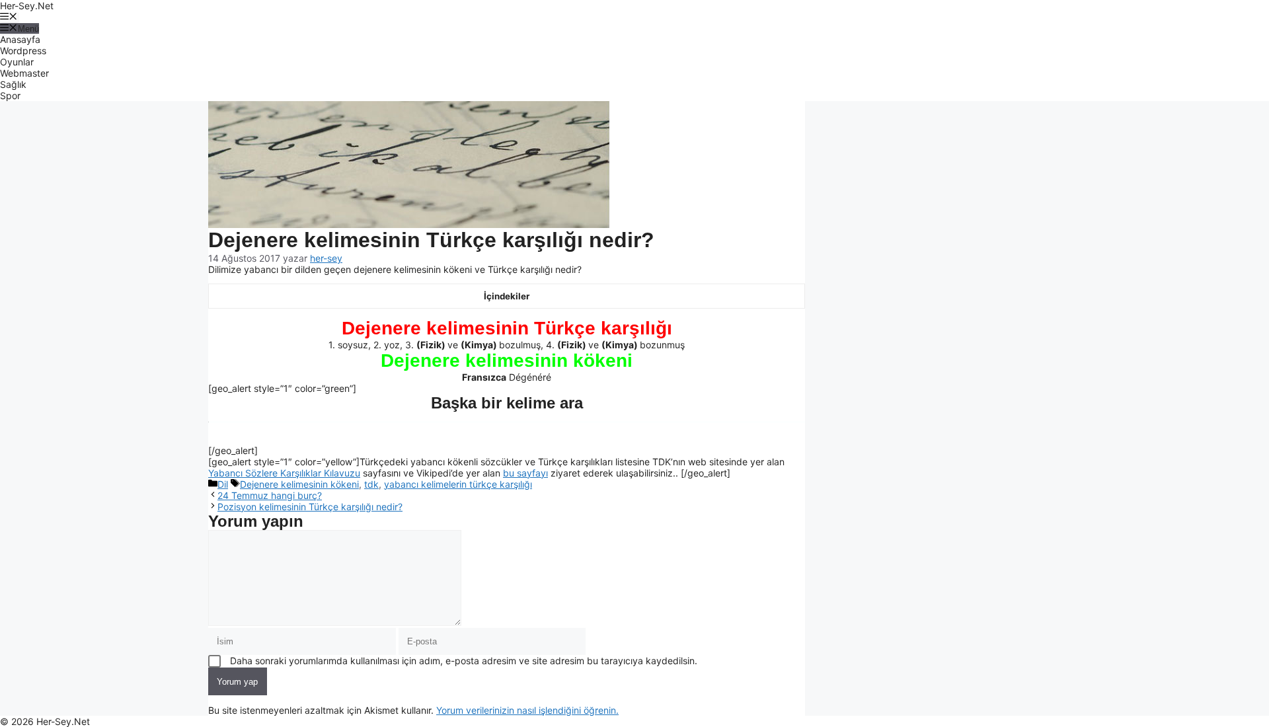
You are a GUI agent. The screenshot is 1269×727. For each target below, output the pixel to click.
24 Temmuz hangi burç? (269, 495)
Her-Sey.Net (27, 5)
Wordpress (23, 50)
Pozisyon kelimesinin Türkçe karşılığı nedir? (310, 506)
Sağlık (13, 84)
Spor (10, 95)
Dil (222, 484)
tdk (371, 484)
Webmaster (24, 73)
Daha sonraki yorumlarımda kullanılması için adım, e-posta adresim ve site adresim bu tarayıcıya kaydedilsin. (463, 660)
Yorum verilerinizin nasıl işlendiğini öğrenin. (527, 710)
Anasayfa (20, 39)
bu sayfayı (525, 472)
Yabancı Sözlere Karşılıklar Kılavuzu (284, 472)
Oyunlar (17, 61)
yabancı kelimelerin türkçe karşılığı (458, 484)
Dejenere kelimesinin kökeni (299, 484)
